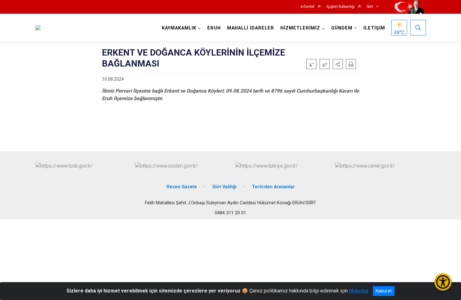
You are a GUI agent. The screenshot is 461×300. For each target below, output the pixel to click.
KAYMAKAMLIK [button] (179, 28)
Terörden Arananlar (273, 187)
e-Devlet (307, 7)
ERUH (214, 28)
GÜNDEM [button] (341, 28)
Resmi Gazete (182, 187)
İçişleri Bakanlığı (340, 7)
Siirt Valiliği (224, 187)
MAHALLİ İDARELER (250, 28)
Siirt (370, 7)
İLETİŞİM (374, 28)
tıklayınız (358, 291)
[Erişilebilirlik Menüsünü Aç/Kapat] (443, 282)
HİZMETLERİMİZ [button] (300, 28)
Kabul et (384, 290)
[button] (338, 64)
